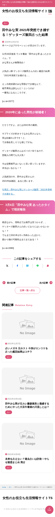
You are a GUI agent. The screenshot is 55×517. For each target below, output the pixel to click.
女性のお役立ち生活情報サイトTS (27, 11)
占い (5, 23)
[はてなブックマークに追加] (27, 266)
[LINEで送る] (38, 266)
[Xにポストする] (7, 266)
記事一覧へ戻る (27, 290)
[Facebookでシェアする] (17, 266)
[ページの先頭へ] (49, 510)
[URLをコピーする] (48, 266)
